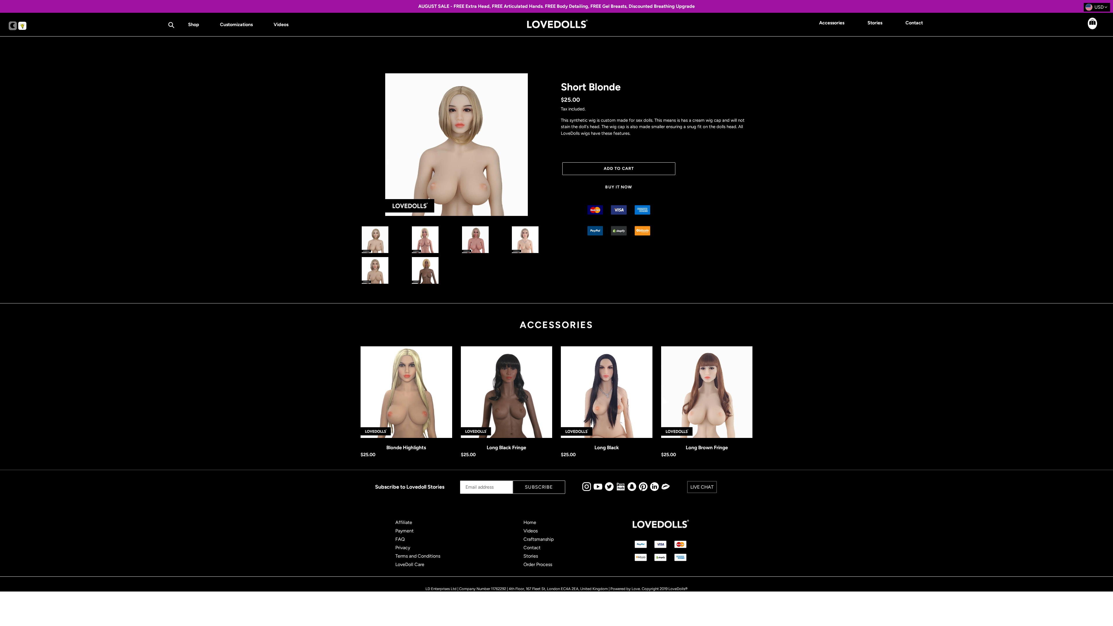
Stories (530, 556)
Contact (532, 547)
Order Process (537, 564)
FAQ (400, 539)
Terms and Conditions (417, 556)
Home (529, 522)
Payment (404, 531)
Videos (530, 531)
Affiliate (403, 522)
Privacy (402, 547)
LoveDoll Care (409, 564)
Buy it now (618, 187)
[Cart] (1087, 27)
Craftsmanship (538, 539)
